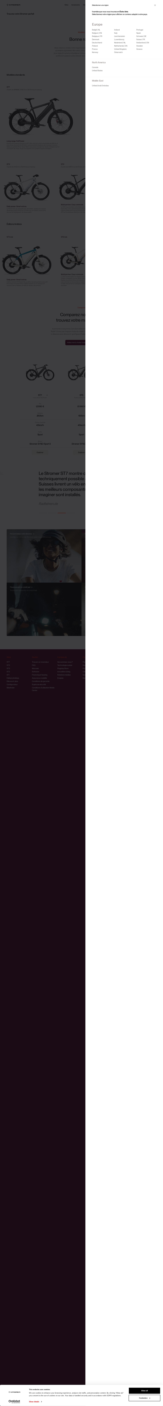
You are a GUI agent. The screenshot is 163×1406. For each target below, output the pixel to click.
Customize (143, 1398)
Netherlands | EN (120, 46)
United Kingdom (120, 49)
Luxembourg (119, 39)
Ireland (117, 30)
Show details (34, 1402)
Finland (95, 46)
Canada (95, 67)
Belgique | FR (97, 36)
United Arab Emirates (100, 86)
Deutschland (97, 43)
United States (97, 71)
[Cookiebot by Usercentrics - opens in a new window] (14, 1401)
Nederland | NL (120, 43)
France (95, 49)
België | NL (96, 30)
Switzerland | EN (142, 43)
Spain (138, 33)
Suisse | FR (140, 39)
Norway (95, 52)
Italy (115, 33)
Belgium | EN (97, 33)
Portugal (139, 30)
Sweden (139, 46)
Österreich (118, 52)
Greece (139, 49)
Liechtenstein (119, 36)
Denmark (95, 39)
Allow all (144, 1391)
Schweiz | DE (141, 36)
